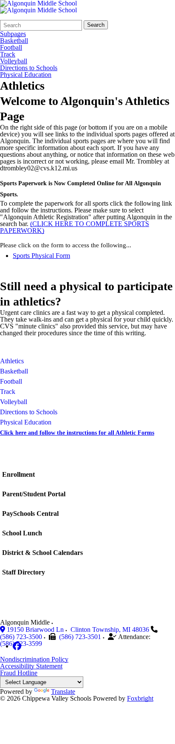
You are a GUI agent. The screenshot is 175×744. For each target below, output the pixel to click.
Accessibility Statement (31, 666)
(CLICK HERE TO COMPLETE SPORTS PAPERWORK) (74, 227)
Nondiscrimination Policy (34, 659)
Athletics (12, 361)
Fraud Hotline (18, 672)
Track (7, 54)
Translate (63, 691)
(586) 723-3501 (80, 636)
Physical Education (25, 74)
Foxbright (140, 698)
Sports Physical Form (41, 255)
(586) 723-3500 (21, 636)
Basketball (14, 40)
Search (95, 25)
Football (11, 47)
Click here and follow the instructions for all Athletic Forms (77, 433)
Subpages (13, 34)
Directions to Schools (28, 68)
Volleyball (13, 61)
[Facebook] (17, 646)
